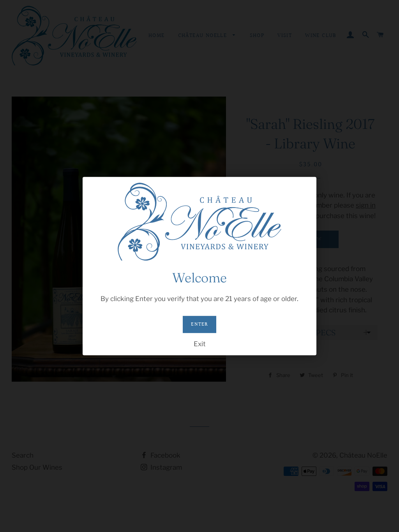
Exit (200, 344)
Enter (199, 324)
